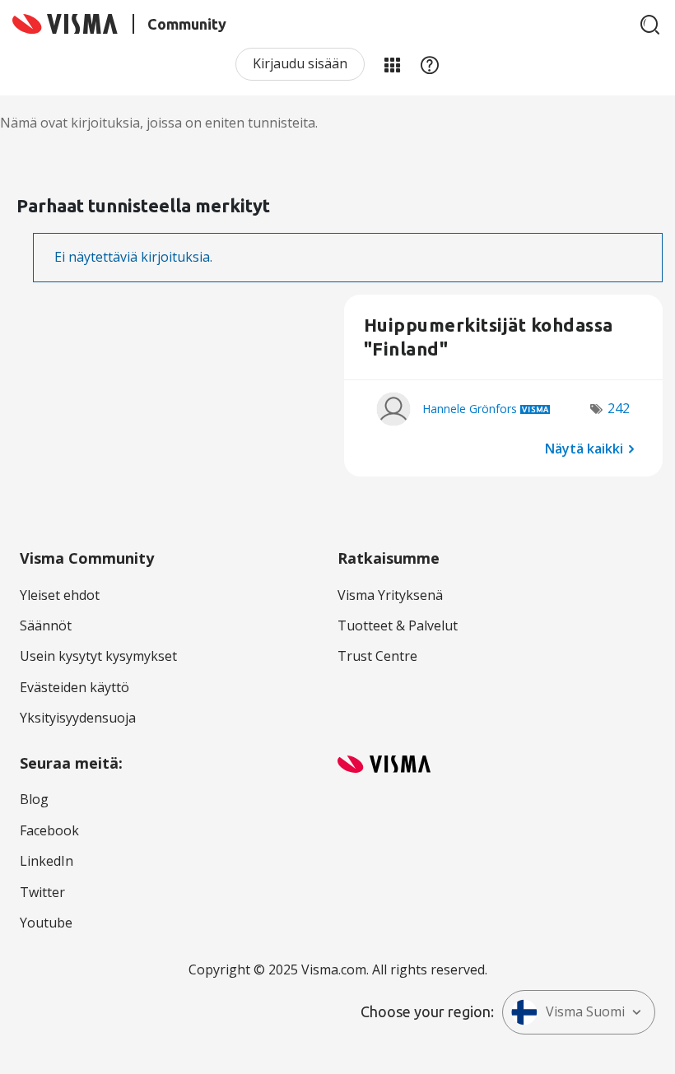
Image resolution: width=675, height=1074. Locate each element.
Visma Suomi (585, 1011)
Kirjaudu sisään (300, 63)
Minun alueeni (392, 64)
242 (619, 408)
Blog (34, 799)
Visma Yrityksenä (390, 595)
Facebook (49, 830)
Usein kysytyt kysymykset (98, 656)
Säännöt (46, 625)
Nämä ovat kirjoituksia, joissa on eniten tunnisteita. (159, 123)
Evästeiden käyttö (74, 687)
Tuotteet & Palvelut (398, 625)
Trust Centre (377, 656)
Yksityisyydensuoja (78, 718)
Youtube (46, 923)
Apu (430, 64)
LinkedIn (46, 861)
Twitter (42, 892)
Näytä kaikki (584, 448)
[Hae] (650, 24)
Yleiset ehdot (60, 595)
